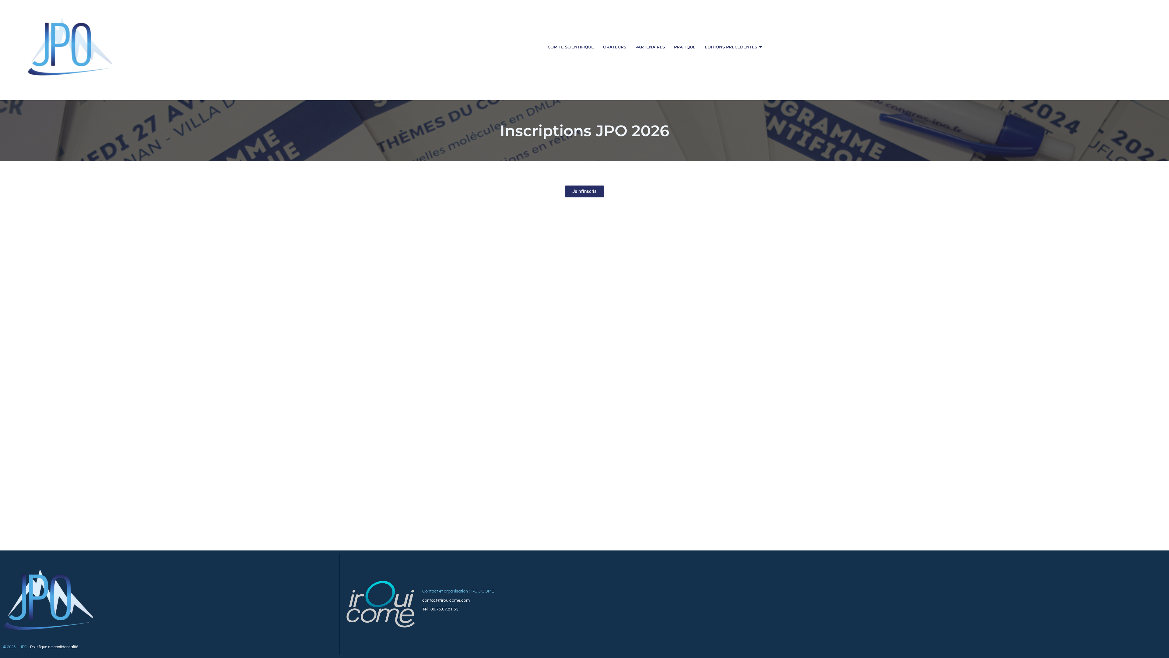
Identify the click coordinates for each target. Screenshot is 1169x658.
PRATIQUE (685, 46)
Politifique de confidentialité (54, 647)
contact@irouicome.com (446, 600)
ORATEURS (614, 46)
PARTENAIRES (650, 46)
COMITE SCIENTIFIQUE (571, 46)
